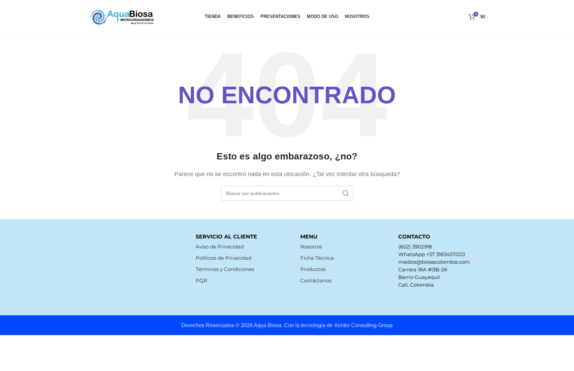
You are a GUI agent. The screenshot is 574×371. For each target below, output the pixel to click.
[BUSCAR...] (345, 193)
